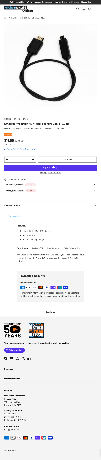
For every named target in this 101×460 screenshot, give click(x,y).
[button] (89, 9)
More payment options (50, 172)
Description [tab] (22, 248)
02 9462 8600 (10, 413)
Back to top (50, 312)
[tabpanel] (50, 258)
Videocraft (12, 450)
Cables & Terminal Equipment (16, 119)
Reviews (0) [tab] (37, 248)
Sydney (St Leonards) (15, 190)
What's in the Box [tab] (72, 248)
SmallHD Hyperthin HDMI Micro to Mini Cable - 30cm (28, 18)
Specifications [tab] (53, 248)
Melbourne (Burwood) (15, 184)
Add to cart (67, 159)
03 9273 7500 (10, 398)
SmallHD (7, 128)
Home (6, 18)
